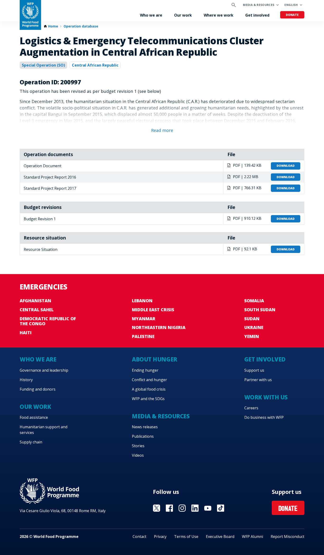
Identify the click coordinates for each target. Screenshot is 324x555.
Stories (138, 445)
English (291, 5)
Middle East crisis (153, 309)
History (26, 379)
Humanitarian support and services (43, 429)
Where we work (218, 15)
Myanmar (143, 318)
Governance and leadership (44, 370)
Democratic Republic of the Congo (48, 321)
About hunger (154, 359)
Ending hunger (145, 370)
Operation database (81, 26)
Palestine (143, 336)
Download (286, 166)
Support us (254, 370)
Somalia (254, 300)
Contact (139, 536)
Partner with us (258, 379)
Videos (138, 455)
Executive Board (220, 536)
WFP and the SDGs (148, 398)
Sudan (251, 318)
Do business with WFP (264, 417)
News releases (145, 426)
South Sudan (259, 309)
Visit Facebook (169, 508)
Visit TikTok (220, 508)
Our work (183, 15)
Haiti (26, 332)
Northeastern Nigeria (158, 327)
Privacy (160, 536)
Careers (251, 408)
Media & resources (258, 5)
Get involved (257, 15)
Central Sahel (37, 309)
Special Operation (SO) (43, 65)
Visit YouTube (207, 508)
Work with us (266, 397)
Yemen (251, 336)
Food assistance (34, 417)
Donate (292, 15)
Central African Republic (95, 65)
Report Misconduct (287, 536)
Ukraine (253, 327)
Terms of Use (186, 536)
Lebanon (142, 300)
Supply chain (31, 442)
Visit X (156, 508)
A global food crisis (149, 389)
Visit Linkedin (195, 508)
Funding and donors (38, 389)
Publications (143, 436)
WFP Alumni (252, 536)
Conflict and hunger (149, 379)
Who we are (151, 15)
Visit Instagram (182, 508)
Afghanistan (35, 300)
